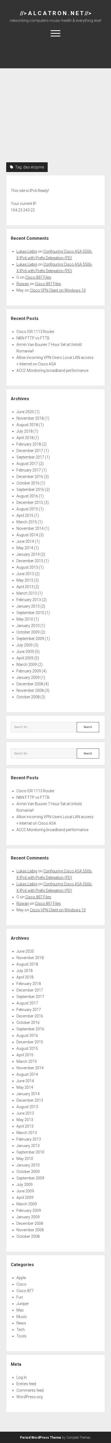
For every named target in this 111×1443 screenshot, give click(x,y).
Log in (21, 1377)
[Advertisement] (55, 104)
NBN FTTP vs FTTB (33, 338)
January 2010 (28, 625)
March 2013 (26, 593)
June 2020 (25, 412)
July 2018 (24, 431)
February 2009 (28, 671)
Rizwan (22, 284)
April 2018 (24, 438)
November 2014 (30, 528)
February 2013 (28, 600)
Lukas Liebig (26, 251)
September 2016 (30, 489)
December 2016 (29, 476)
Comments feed (30, 1390)
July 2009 (24, 645)
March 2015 (26, 522)
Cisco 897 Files (38, 277)
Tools (21, 1336)
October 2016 (28, 483)
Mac (20, 1310)
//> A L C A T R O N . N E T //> (55, 13)
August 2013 (27, 567)
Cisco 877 (25, 1291)
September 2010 (30, 613)
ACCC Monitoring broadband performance (52, 370)
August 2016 (27, 496)
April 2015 (24, 515)
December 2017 (29, 451)
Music (21, 1316)
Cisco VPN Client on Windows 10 (58, 290)
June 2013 (25, 574)
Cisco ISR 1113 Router (35, 331)
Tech (20, 1329)
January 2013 (28, 606)
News (21, 1323)
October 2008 (28, 697)
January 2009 (28, 677)
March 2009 (26, 664)
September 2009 (30, 638)
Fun (19, 1297)
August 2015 (27, 509)
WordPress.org (29, 1397)
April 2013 (24, 587)
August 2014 (27, 535)
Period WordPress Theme (40, 1437)
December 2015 (29, 502)
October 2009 (28, 632)
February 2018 (28, 444)
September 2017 (30, 457)
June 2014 (25, 541)
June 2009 (25, 651)
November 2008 (30, 690)
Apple (21, 1278)
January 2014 (28, 554)
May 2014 (24, 548)
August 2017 (27, 463)
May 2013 (24, 580)
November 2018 (30, 418)
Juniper (22, 1304)
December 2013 (29, 561)
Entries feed (26, 1384)
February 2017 (28, 470)
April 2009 (24, 658)
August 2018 (27, 425)
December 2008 (29, 684)
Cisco (21, 1284)
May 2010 (24, 619)
